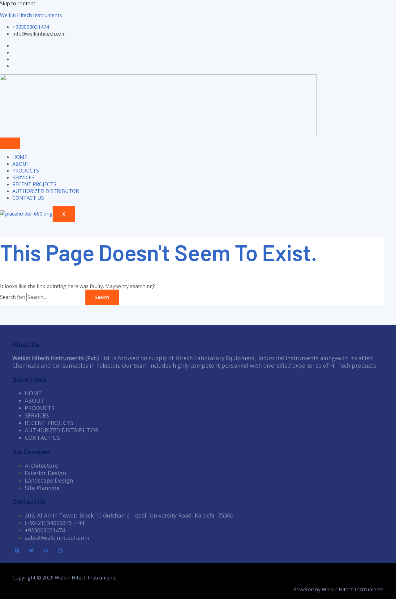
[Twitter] (31, 551)
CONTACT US (28, 198)
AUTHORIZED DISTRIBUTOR (45, 191)
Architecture (41, 465)
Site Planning (42, 488)
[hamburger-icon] (10, 143)
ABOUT (21, 163)
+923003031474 (45, 530)
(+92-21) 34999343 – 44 (54, 523)
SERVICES (23, 177)
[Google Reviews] (45, 551)
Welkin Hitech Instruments (31, 15)
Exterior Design (45, 473)
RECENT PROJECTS (34, 184)
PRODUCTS (25, 170)
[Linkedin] (60, 551)
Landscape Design (49, 480)
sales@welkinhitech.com (57, 537)
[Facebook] (16, 551)
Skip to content (17, 3)
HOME (19, 157)
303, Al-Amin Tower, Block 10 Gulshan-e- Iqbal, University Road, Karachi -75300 (129, 515)
